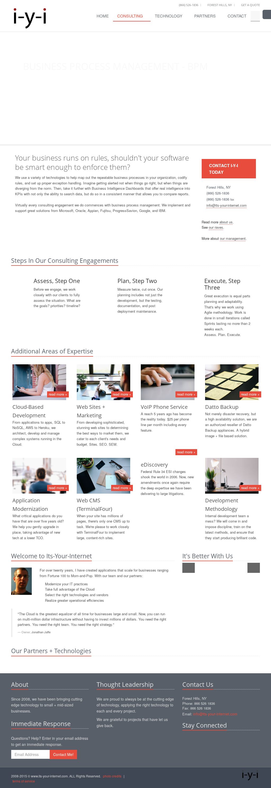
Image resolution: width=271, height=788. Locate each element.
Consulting (130, 16)
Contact (237, 16)
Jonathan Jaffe (41, 632)
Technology (169, 16)
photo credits (112, 776)
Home (103, 16)
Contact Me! (63, 754)
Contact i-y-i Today (223, 168)
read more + (58, 394)
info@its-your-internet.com (226, 205)
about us (226, 221)
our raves (216, 227)
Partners (205, 16)
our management (233, 238)
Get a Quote (250, 5)
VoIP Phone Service (164, 406)
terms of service (23, 781)
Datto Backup (221, 406)
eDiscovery (154, 464)
